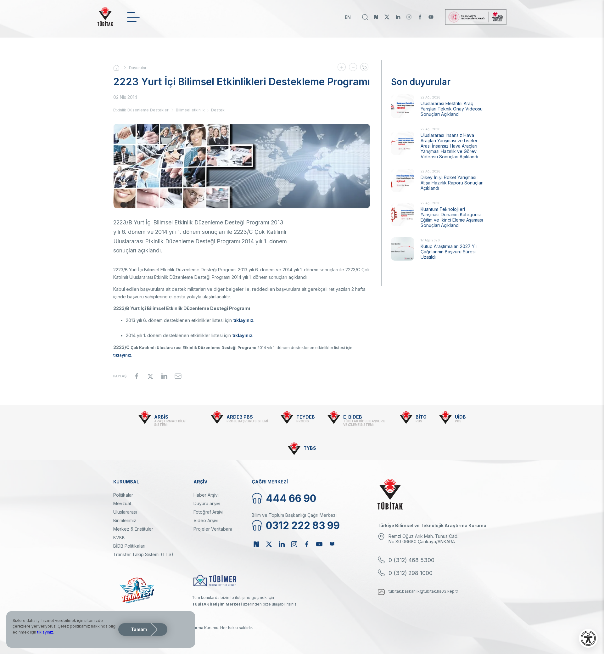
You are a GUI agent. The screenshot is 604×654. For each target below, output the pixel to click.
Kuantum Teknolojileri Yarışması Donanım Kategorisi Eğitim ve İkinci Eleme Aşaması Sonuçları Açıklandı (452, 217)
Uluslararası (125, 512)
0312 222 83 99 (303, 525)
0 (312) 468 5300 (411, 560)
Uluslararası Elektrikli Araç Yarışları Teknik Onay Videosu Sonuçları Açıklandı (452, 109)
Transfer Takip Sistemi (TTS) (143, 554)
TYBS (310, 448)
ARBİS (161, 417)
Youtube (431, 17)
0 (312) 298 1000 (411, 573)
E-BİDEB (352, 417)
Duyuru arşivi (206, 503)
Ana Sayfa (121, 68)
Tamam (139, 629)
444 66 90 (291, 498)
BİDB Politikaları (129, 546)
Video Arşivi (205, 520)
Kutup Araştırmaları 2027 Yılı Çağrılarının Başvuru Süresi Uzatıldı (449, 252)
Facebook (420, 17)
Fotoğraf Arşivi (208, 512)
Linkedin (398, 17)
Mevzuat (122, 503)
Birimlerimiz (124, 520)
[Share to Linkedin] (164, 376)
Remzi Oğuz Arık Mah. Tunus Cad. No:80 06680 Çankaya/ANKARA (423, 538)
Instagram (409, 17)
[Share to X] (150, 376)
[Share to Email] (178, 376)
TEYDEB (305, 417)
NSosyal (376, 17)
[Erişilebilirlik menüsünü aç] (588, 638)
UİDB (460, 417)
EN (348, 17)
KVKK (119, 537)
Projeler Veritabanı (212, 529)
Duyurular (137, 67)
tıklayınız (45, 632)
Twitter (387, 17)
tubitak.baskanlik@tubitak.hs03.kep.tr (423, 591)
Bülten (332, 544)
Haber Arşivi (206, 495)
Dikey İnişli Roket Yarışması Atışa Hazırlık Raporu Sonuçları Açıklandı (452, 183)
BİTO (421, 417)
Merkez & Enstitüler (133, 529)
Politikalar (123, 495)
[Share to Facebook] (136, 376)
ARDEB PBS (239, 417)
